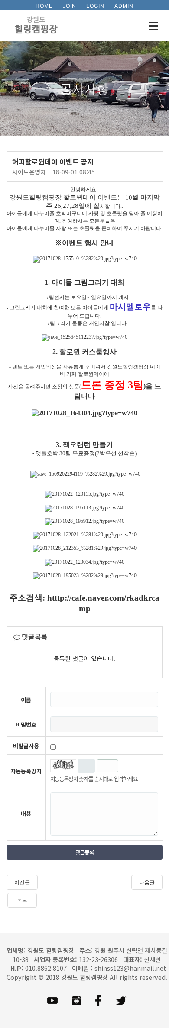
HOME (44, 6)
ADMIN (123, 6)
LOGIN (95, 6)
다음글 (147, 883)
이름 (26, 700)
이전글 (22, 883)
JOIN (69, 6)
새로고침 (86, 766)
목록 (22, 901)
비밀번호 (26, 725)
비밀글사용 (26, 746)
